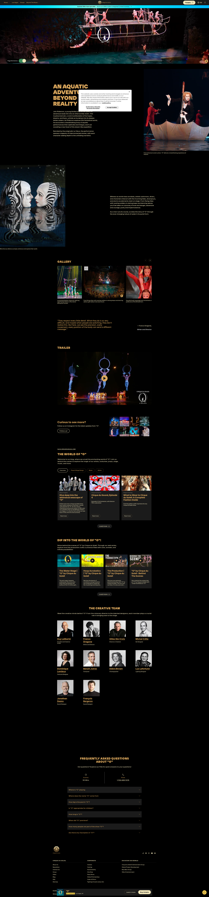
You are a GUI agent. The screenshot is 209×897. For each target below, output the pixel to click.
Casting (89, 867)
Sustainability (91, 869)
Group (54, 872)
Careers (89, 864)
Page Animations (13, 60)
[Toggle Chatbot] (204, 892)
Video (54, 874)
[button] (150, 260)
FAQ (54, 879)
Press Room (90, 874)
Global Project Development (130, 867)
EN (201, 3)
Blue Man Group (127, 869)
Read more (63, 516)
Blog (54, 877)
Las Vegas (15, 2)
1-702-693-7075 (123, 780)
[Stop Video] (206, 61)
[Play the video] (104, 378)
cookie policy (106, 103)
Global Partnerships (93, 877)
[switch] (22, 61)
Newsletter (56, 867)
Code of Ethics (91, 879)
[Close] (129, 92)
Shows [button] (6, 2)
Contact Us (56, 869)
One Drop (90, 872)
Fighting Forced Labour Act (95, 882)
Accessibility (56, 890)
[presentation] (69, 861)
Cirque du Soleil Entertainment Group (133, 864)
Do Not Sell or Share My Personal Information (93, 107)
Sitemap (55, 882)
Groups (22, 2)
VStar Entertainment (128, 872)
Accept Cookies (112, 107)
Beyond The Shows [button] (32, 2)
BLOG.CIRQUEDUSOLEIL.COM (67, 449)
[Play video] (121, 296)
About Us (55, 864)
